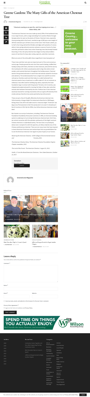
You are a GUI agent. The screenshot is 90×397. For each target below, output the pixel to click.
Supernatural (60, 379)
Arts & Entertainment (50, 343)
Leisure (58, 343)
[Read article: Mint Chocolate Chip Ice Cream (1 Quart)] (16, 231)
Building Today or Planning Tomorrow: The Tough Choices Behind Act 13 (78, 79)
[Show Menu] (4, 2)
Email (6, 293)
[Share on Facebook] (6, 28)
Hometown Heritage (49, 383)
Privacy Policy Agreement (11, 305)
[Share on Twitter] (6, 33)
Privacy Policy (28, 308)
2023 (5, 351)
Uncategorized (11, 8)
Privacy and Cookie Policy (71, 395)
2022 (5, 353)
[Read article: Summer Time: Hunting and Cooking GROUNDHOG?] (65, 89)
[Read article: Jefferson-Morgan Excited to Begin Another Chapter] (45, 231)
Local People (60, 348)
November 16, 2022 (28, 21)
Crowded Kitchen (9, 239)
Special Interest (59, 373)
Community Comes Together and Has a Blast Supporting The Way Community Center (78, 70)
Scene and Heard (59, 367)
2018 (5, 364)
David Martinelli (8, 244)
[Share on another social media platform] (6, 42)
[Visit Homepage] (45, 2)
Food (47, 370)
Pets (58, 355)
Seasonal (59, 370)
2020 (5, 358)
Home (5, 8)
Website (34, 293)
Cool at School (36, 239)
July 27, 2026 (74, 83)
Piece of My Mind (60, 358)
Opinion (59, 350)
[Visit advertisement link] (73, 42)
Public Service (60, 361)
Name (6, 285)
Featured (48, 367)
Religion (59, 364)
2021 (5, 356)
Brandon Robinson (37, 246)
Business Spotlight (49, 350)
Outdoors (59, 353)
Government (49, 376)
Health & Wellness (48, 379)
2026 (5, 343)
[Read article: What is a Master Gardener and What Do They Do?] (65, 143)
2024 (5, 348)
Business (48, 347)
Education (49, 362)
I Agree (83, 395)
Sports (58, 377)
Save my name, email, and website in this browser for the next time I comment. (27, 301)
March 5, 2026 (74, 90)
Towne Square (60, 382)
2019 (5, 361)
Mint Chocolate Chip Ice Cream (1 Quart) (15, 242)
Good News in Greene (50, 373)
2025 (5, 346)
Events (48, 365)
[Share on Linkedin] (6, 37)
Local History (60, 345)
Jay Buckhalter (10, 219)
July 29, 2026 (17, 219)
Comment (7, 263)
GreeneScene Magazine (15, 21)
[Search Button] (85, 2)
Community (9, 211)
